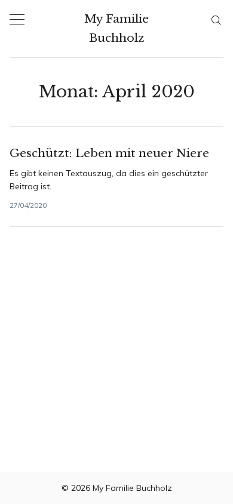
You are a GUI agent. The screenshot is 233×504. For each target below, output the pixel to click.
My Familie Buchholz (116, 28)
